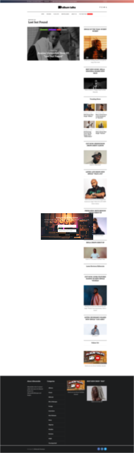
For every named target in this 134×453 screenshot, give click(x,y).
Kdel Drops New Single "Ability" (88, 115)
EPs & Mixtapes (44, 29)
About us (74, 14)
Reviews (49, 14)
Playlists (56, 14)
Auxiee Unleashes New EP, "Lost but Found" (53, 55)
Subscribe (67, 234)
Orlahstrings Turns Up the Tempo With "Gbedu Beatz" (88, 134)
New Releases (65, 14)
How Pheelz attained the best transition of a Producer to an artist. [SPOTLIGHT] (68, 1)
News (59, 29)
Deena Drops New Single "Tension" (101, 132)
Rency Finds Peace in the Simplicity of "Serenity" (101, 116)
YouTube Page (85, 14)
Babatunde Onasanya (39, 449)
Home (42, 14)
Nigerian (64, 29)
